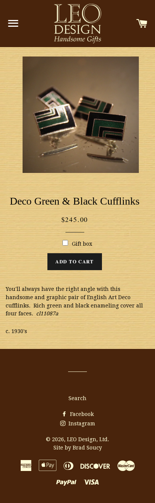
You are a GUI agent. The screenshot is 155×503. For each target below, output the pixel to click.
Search (77, 398)
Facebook (81, 414)
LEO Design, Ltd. (88, 439)
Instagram (81, 423)
